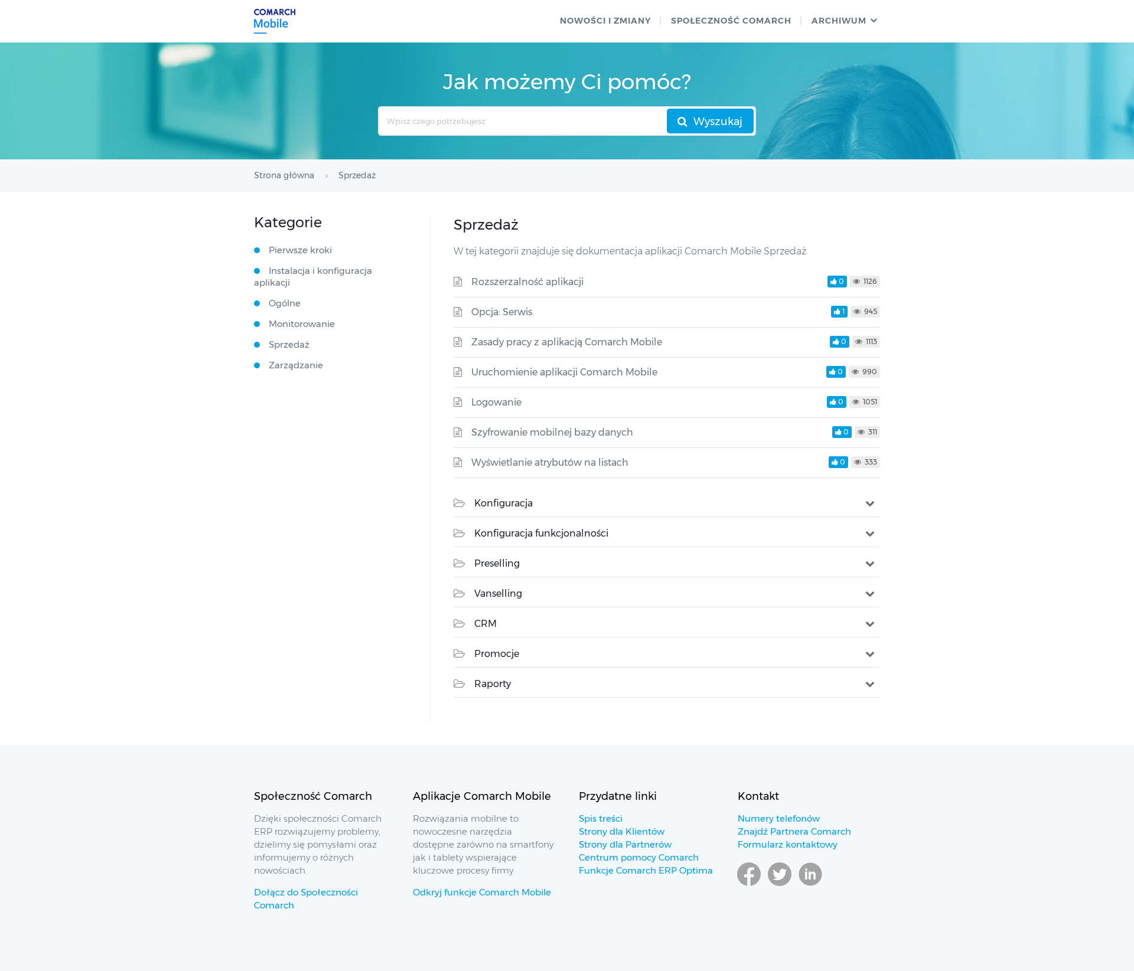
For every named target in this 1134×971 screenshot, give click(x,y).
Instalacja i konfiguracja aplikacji (313, 276)
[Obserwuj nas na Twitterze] (779, 885)
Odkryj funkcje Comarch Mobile (482, 892)
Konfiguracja (503, 503)
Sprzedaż (289, 344)
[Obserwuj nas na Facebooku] (749, 885)
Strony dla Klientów (621, 831)
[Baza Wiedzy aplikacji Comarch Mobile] (274, 21)
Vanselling (498, 593)
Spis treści (601, 818)
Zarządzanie (296, 365)
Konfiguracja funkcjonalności (541, 533)
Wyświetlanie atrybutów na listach (549, 462)
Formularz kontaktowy (788, 844)
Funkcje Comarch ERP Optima (646, 870)
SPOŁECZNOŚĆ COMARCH (731, 20)
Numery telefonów (779, 818)
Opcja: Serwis (501, 312)
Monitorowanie (302, 323)
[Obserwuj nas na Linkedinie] (810, 885)
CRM (485, 623)
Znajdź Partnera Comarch (794, 831)
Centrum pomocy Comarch (639, 857)
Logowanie (496, 402)
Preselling (497, 563)
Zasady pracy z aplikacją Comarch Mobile (566, 342)
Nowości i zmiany (605, 20)
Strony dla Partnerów (625, 844)
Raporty (492, 683)
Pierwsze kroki (300, 250)
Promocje (496, 653)
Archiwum (839, 20)
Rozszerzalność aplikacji (527, 281)
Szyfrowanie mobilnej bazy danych (552, 432)
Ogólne (285, 303)
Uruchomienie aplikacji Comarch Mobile (564, 372)
